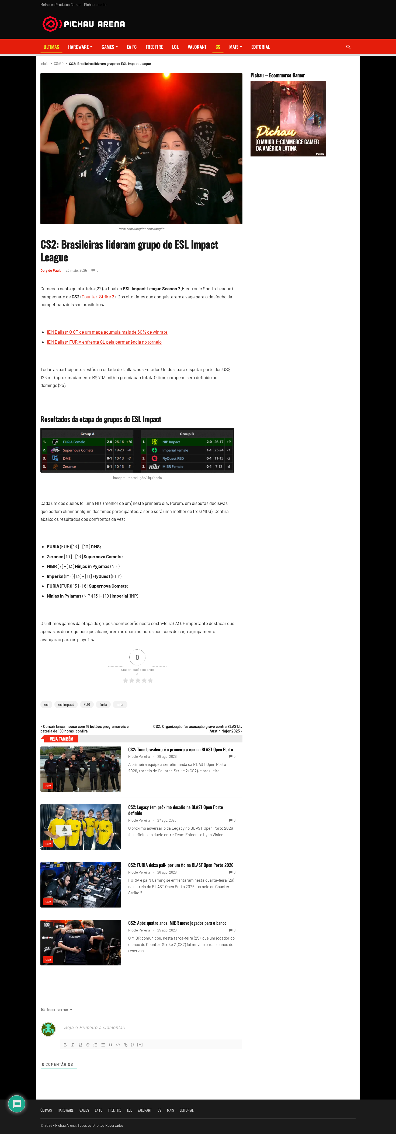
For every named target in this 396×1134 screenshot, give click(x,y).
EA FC (132, 46)
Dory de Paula (50, 270)
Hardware (78, 46)
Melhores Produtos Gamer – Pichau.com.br (73, 4)
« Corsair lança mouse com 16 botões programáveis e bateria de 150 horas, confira (84, 728)
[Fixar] (88, 1045)
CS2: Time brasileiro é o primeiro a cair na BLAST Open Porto (180, 749)
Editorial (260, 46)
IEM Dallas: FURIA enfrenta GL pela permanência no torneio (104, 341)
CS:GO (59, 63)
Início (44, 63)
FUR (87, 704)
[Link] (125, 1045)
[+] (140, 1044)
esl (46, 704)
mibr (120, 704)
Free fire (154, 46)
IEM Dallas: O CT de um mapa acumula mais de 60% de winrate (107, 331)
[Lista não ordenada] (103, 1045)
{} (132, 1044)
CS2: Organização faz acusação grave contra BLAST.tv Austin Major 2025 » (197, 728)
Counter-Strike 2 (98, 296)
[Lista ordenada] (95, 1045)
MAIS (233, 46)
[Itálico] (73, 1045)
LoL (175, 46)
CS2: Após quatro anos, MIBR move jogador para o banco (177, 922)
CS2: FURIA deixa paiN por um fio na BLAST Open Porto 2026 (181, 864)
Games (108, 46)
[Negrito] (65, 1045)
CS (218, 46)
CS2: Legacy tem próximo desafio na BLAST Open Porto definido (175, 810)
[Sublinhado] (80, 1045)
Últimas (51, 46)
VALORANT (197, 46)
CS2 (48, 786)
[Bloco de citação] (110, 1045)
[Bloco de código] (118, 1045)
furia (103, 704)
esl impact (66, 704)
